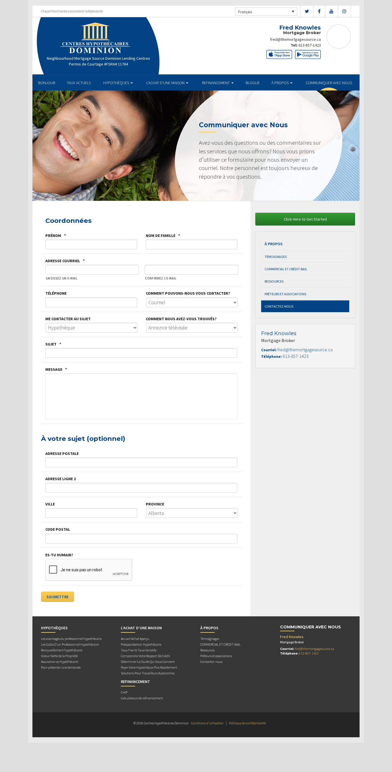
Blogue (253, 82)
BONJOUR (46, 82)
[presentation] (89, 570)
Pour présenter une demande (61, 667)
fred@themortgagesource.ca (295, 39)
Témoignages (276, 256)
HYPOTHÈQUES (116, 82)
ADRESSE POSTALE (62, 453)
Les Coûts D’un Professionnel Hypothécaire (70, 644)
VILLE (50, 504)
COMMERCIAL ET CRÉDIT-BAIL (286, 269)
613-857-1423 (309, 45)
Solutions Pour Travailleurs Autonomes (147, 673)
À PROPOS (280, 82)
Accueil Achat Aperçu (135, 638)
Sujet (53, 344)
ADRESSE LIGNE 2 (60, 478)
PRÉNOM (55, 235)
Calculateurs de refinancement (142, 698)
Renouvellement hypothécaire (61, 650)
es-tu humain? (59, 554)
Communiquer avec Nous (329, 82)
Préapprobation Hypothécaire (141, 644)
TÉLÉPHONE (56, 293)
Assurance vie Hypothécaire (59, 661)
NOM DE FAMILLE (163, 235)
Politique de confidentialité (247, 723)
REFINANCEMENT (216, 82)
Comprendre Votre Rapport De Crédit (145, 656)
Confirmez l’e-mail (160, 278)
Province (155, 504)
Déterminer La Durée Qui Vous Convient (148, 661)
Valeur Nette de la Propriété (59, 656)
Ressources (274, 281)
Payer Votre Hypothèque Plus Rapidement (149, 667)
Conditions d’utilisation (207, 723)
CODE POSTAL (57, 529)
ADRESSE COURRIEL (65, 260)
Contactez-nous (279, 306)
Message (56, 369)
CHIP (124, 692)
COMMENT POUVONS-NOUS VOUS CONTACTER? (188, 293)
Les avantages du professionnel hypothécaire (71, 638)
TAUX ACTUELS (79, 82)
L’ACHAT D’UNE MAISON (165, 82)
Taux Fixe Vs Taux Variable (138, 650)
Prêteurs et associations (285, 294)
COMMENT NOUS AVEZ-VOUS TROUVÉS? (181, 318)
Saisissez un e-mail (61, 278)
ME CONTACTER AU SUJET (68, 318)
